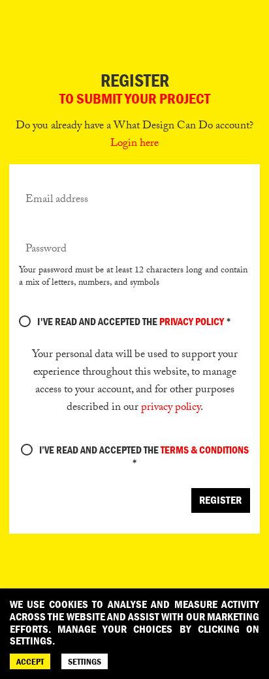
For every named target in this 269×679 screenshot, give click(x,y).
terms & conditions (205, 449)
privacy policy (170, 408)
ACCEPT (30, 661)
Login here (134, 144)
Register (220, 500)
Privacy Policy (191, 321)
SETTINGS (84, 661)
